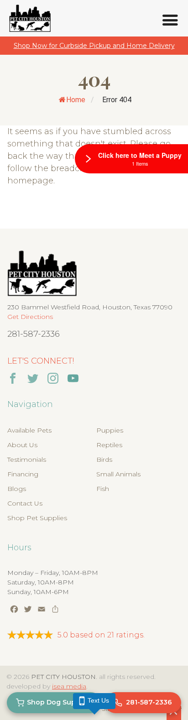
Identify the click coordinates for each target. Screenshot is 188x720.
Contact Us (24, 503)
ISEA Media (69, 686)
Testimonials (26, 459)
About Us (22, 445)
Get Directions (30, 317)
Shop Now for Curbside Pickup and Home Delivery (94, 46)
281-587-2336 (33, 334)
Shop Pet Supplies (37, 518)
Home (75, 99)
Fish (102, 489)
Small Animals (118, 474)
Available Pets (29, 430)
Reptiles (109, 445)
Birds (104, 459)
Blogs (16, 489)
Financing (22, 474)
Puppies (109, 430)
